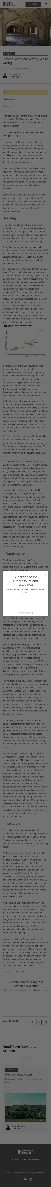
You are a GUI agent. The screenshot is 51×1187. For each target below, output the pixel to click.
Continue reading (25, 613)
